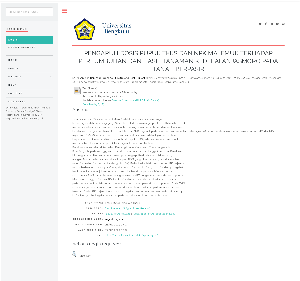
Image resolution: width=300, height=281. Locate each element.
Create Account (22, 47)
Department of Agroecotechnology (155, 213)
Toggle (64, 11)
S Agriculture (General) (136, 208)
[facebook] (266, 24)
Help (12, 85)
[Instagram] (271, 24)
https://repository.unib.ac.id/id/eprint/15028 (131, 235)
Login (13, 40)
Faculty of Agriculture (117, 213)
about (13, 68)
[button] (74, 254)
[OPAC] (277, 24)
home (12, 60)
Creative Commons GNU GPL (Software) (135, 100)
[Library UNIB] (283, 24)
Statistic (17, 102)
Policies (15, 93)
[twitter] (260, 24)
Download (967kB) (93, 104)
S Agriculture (112, 208)
